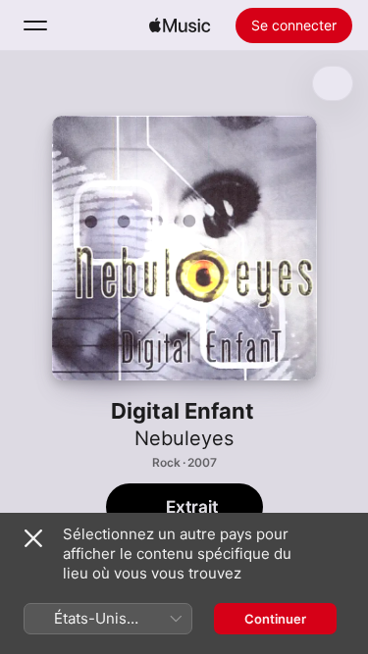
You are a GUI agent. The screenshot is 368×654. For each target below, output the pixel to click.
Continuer (275, 619)
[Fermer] (33, 538)
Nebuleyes (184, 438)
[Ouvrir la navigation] (35, 25)
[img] (179, 25)
